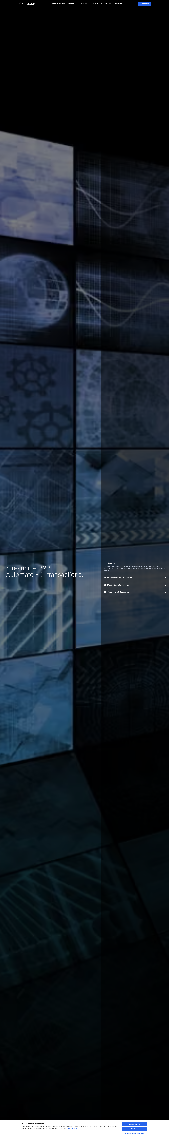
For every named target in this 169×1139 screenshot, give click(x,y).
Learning (108, 4)
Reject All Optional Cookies (134, 1129)
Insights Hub (97, 4)
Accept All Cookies (134, 1124)
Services (71, 4)
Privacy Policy (72, 1128)
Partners (118, 4)
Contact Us (144, 4)
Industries (83, 4)
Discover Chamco (58, 4)
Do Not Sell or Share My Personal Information (134, 1134)
